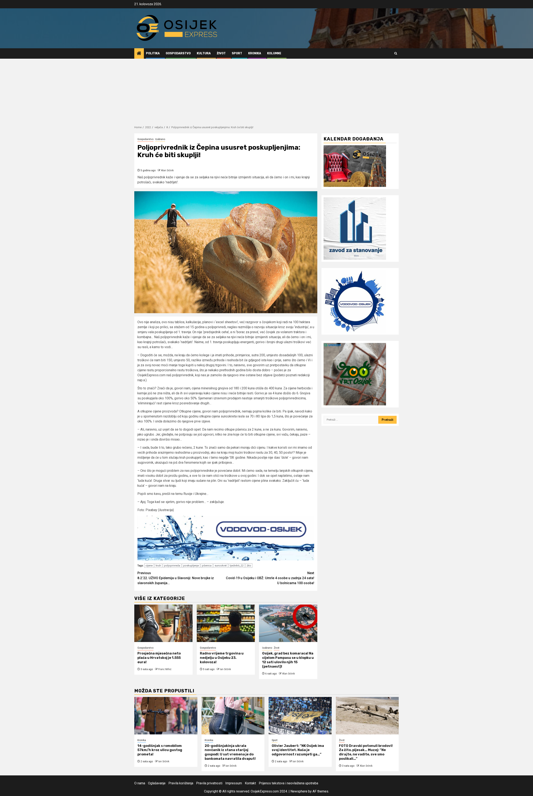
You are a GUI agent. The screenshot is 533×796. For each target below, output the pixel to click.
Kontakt (250, 783)
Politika (153, 53)
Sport (237, 53)
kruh (158, 565)
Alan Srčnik (167, 170)
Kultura (204, 53)
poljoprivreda (172, 565)
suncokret (221, 565)
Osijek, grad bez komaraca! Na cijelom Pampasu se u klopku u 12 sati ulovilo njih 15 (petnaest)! (288, 659)
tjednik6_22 (237, 565)
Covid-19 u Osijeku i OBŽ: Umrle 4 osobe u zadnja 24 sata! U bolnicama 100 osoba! (270, 578)
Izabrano (160, 139)
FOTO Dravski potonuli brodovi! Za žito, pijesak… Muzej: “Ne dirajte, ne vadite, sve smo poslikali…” (366, 752)
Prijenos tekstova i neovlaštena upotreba (288, 783)
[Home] (139, 54)
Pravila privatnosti (209, 783)
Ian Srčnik (225, 669)
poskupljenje (191, 565)
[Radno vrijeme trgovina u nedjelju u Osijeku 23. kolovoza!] (226, 623)
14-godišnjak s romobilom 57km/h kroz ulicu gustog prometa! (159, 750)
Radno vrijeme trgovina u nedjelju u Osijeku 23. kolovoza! (222, 657)
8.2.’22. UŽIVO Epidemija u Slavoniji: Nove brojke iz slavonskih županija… (175, 578)
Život (221, 53)
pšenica (207, 565)
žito (249, 565)
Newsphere (298, 791)
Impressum (233, 783)
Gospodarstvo (178, 53)
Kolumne (274, 53)
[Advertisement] (266, 90)
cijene (149, 565)
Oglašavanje (157, 783)
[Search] (395, 53)
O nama (139, 783)
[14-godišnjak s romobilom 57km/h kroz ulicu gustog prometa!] (165, 715)
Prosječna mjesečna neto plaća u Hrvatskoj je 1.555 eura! (159, 657)
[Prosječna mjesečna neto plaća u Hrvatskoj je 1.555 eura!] (163, 623)
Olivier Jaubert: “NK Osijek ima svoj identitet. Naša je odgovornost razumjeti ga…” (298, 750)
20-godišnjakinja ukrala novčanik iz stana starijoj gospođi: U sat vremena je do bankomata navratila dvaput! (230, 752)
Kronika (254, 53)
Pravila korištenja (180, 783)
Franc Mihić (164, 669)
